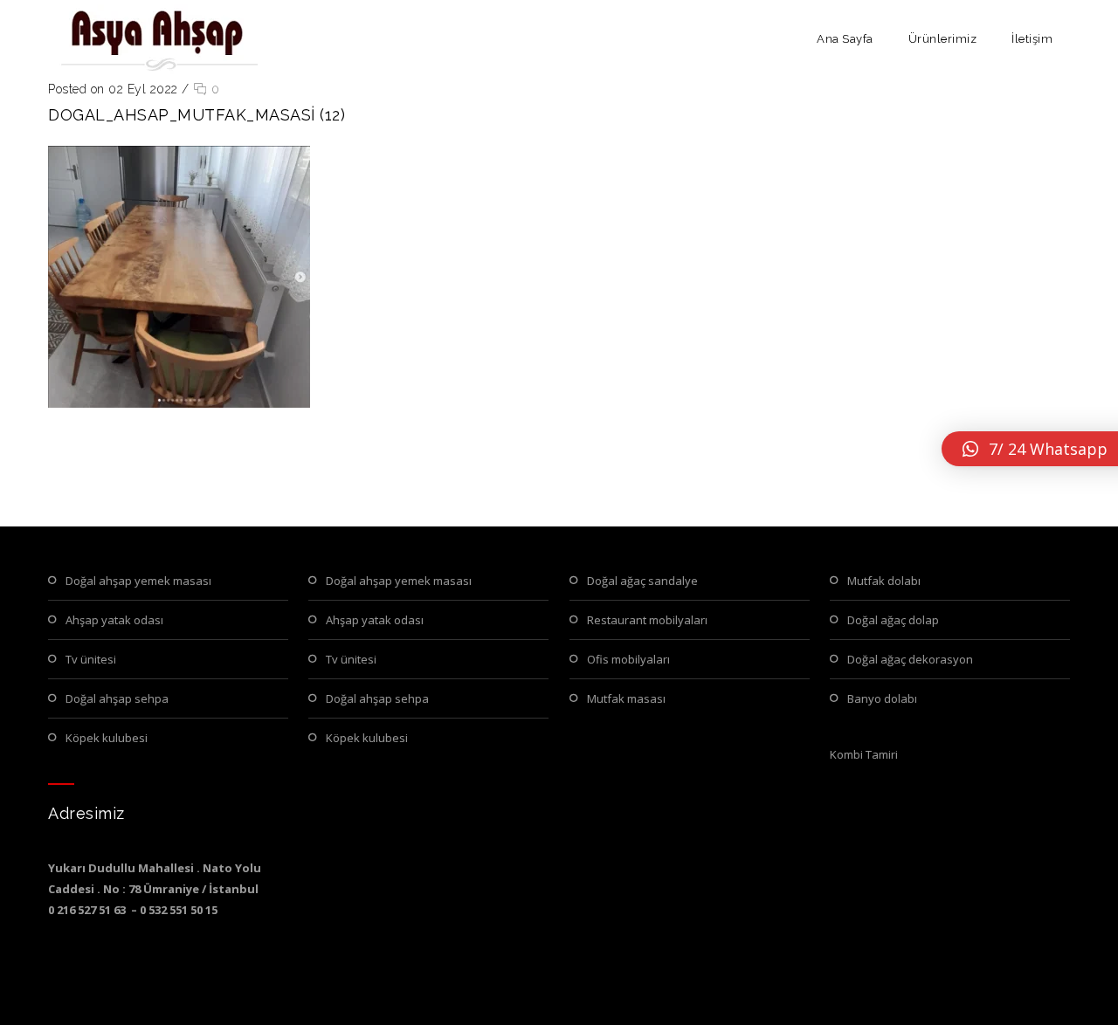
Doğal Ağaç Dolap (893, 620)
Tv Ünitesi (91, 659)
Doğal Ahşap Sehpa (117, 698)
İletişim (1031, 38)
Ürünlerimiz (942, 38)
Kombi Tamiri (864, 754)
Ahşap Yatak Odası (114, 620)
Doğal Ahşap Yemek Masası (138, 580)
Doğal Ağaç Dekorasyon (910, 659)
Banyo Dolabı (882, 698)
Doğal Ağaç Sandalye (642, 580)
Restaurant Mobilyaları (647, 620)
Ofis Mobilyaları (628, 659)
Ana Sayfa (845, 38)
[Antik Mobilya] (157, 39)
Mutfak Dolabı (884, 580)
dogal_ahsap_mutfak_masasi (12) (196, 115)
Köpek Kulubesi (107, 738)
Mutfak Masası (626, 698)
